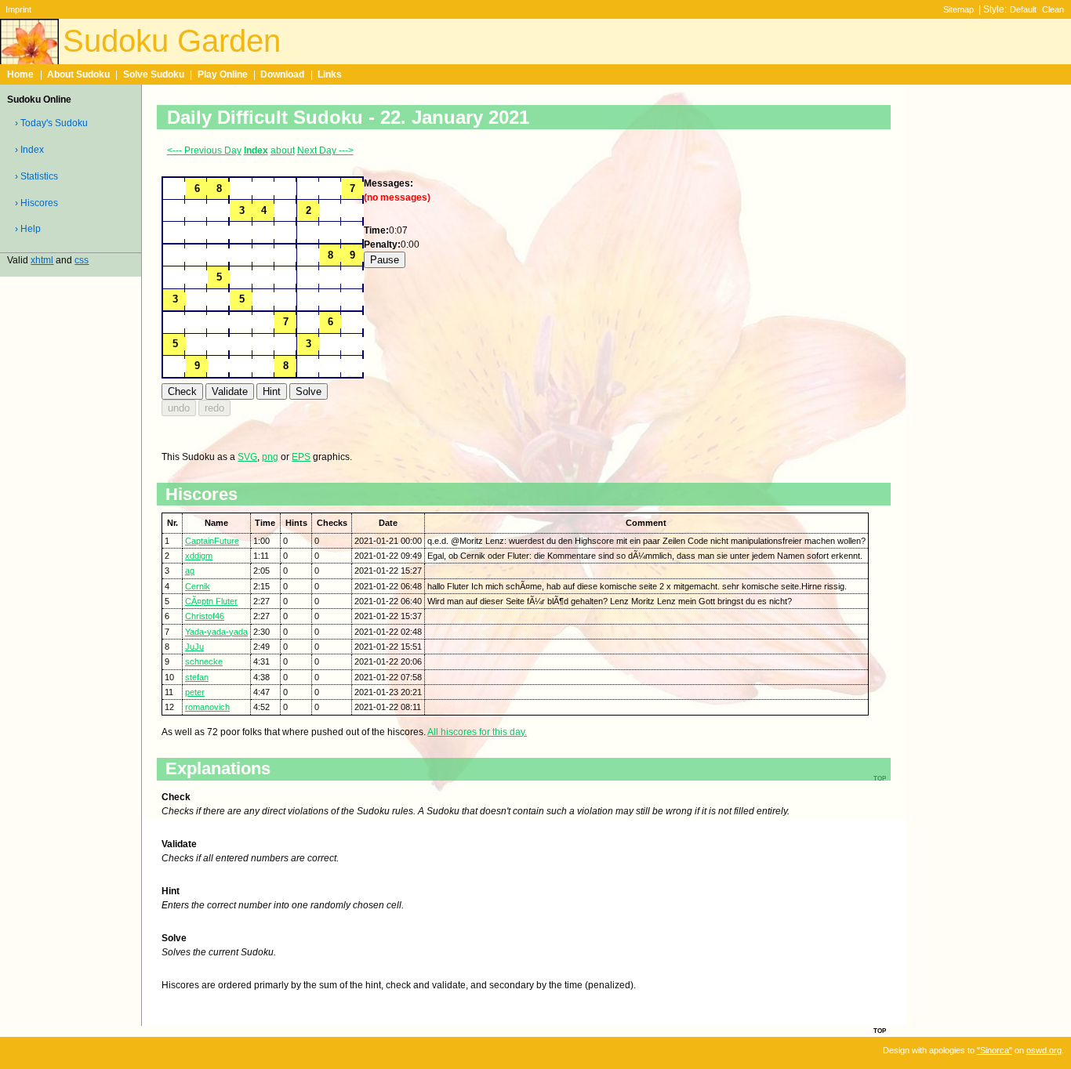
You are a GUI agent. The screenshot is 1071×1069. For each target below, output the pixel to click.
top (879, 1030)
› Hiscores (36, 202)
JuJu (194, 646)
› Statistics (36, 176)
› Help (28, 228)
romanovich (207, 707)
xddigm (198, 555)
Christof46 (204, 616)
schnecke (204, 661)
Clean (1053, 9)
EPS (301, 456)
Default (1023, 9)
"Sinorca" (994, 1050)
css (81, 260)
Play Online (223, 74)
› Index (29, 149)
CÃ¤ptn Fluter (211, 601)
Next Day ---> (325, 150)
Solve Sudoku (153, 74)
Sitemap (958, 9)
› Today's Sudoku (51, 123)
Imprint (18, 9)
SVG (247, 456)
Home (20, 74)
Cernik (197, 586)
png (270, 456)
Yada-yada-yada (216, 631)
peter (195, 692)
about (282, 150)
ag (189, 570)
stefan (197, 677)
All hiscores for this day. (477, 732)
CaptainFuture (212, 540)
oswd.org (1044, 1050)
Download (282, 74)
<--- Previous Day (204, 150)
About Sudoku (78, 74)
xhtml (42, 260)
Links (330, 74)
